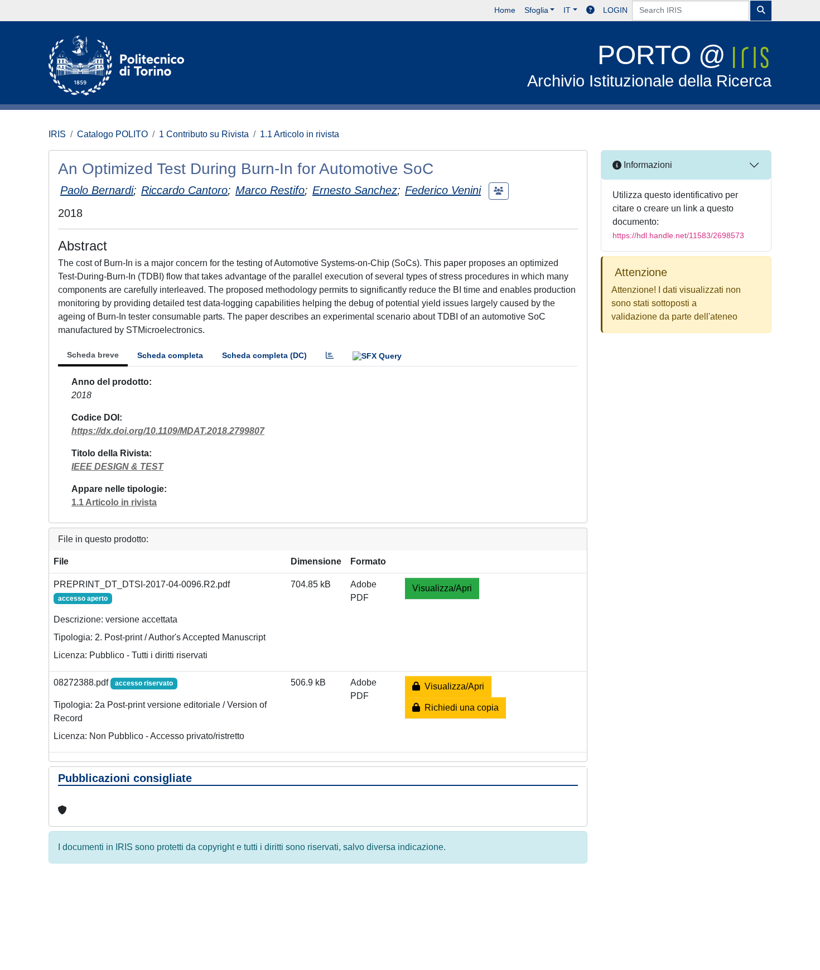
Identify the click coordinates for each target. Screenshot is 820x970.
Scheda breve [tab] (93, 354)
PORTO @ (649, 65)
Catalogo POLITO (112, 134)
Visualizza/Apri (442, 588)
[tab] (329, 355)
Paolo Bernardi (96, 190)
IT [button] (567, 10)
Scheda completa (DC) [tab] (264, 355)
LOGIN (615, 10)
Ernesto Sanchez (354, 190)
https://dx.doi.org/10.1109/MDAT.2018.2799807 (167, 431)
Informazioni (646, 165)
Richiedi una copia (459, 707)
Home (504, 10)
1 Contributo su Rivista (204, 134)
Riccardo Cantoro (184, 190)
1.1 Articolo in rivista (299, 134)
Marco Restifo (270, 190)
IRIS (57, 134)
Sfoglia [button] (536, 10)
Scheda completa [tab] (170, 355)
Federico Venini (443, 190)
